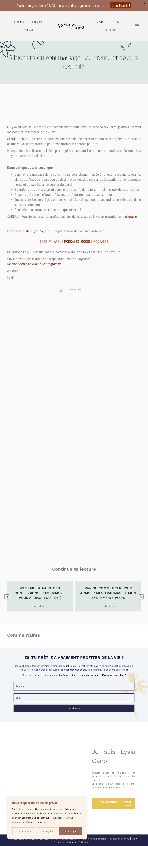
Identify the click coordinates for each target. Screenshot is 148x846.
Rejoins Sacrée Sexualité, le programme (34, 263)
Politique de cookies (119, 838)
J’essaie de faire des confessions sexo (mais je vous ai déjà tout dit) (40, 593)
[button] (7, 596)
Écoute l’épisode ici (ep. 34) (25, 231)
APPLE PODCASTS (66, 241)
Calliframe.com (86, 842)
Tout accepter (70, 831)
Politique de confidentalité (93, 838)
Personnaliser (24, 831)
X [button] (144, 3)
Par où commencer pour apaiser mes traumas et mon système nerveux (108, 593)
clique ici (131, 216)
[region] (47, 818)
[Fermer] (83, 800)
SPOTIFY (46, 241)
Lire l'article (40, 605)
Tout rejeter (47, 831)
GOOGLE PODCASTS (94, 241)
